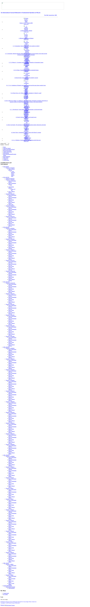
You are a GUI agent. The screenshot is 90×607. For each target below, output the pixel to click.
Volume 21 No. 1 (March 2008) (26, 23)
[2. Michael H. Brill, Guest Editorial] (26, 38)
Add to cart (26, 24)
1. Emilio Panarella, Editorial (26, 30)
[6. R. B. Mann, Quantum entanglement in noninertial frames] (26, 71)
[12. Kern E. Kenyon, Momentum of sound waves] (26, 117)
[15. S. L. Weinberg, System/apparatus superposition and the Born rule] (27, 140)
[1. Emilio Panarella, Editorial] (26, 29)
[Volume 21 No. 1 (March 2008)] (26, 21)
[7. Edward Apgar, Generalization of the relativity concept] (27, 79)
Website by (3, 605)
